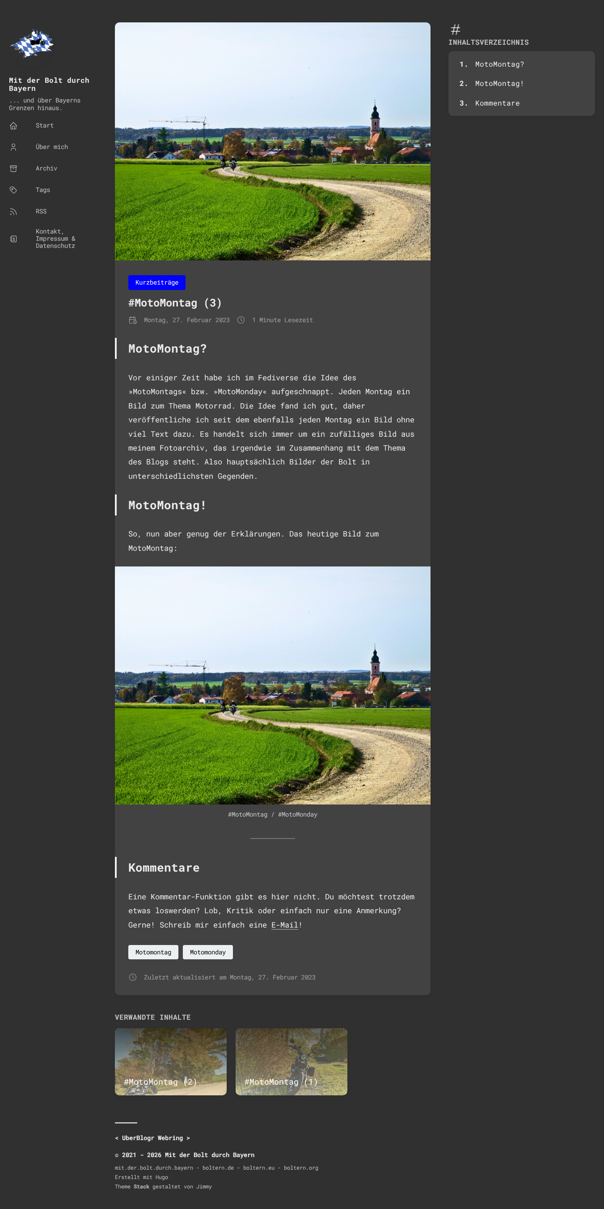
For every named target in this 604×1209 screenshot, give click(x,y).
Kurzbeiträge (156, 282)
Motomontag (153, 952)
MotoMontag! (499, 83)
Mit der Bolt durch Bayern (49, 84)
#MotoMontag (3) (175, 302)
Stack (141, 1186)
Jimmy (204, 1186)
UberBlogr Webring (152, 1137)
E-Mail (284, 925)
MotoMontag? (499, 63)
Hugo (162, 1176)
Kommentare (497, 102)
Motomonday (208, 952)
